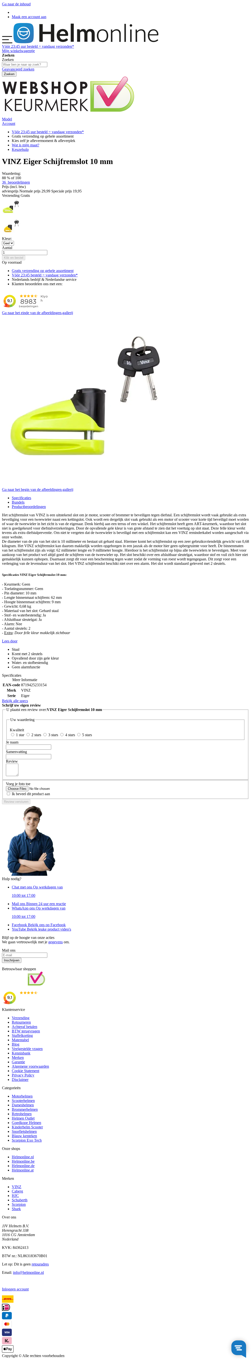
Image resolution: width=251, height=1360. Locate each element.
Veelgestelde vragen (27, 1049)
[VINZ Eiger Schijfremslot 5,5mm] (11, 234)
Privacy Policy (23, 1075)
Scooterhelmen (23, 1101)
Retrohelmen (22, 1114)
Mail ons (39, 904)
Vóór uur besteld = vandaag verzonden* (38, 46)
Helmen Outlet (23, 1118)
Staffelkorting (22, 1035)
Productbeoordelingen (29, 507)
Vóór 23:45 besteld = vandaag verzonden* (45, 275)
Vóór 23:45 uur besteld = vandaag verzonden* (48, 132)
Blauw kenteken (24, 1136)
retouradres (40, 1264)
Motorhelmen (22, 1096)
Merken (18, 1057)
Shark (16, 1209)
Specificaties (21, 498)
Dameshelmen (23, 1105)
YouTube (41, 929)
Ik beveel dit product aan (31, 794)
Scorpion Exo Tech (27, 1140)
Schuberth (19, 1200)
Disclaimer (20, 1079)
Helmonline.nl (23, 1157)
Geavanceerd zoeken (18, 69)
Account (8, 123)
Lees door (9, 641)
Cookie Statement (25, 1071)
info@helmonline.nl (28, 1272)
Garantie (18, 1062)
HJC (15, 1196)
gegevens (55, 942)
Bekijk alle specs (15, 701)
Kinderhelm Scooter (27, 1127)
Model (7, 119)
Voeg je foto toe (18, 784)
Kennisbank (21, 1053)
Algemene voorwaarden (30, 1066)
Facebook (39, 925)
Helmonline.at (23, 1170)
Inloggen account (15, 1289)
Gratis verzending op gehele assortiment (43, 271)
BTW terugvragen (26, 1031)
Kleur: (7, 239)
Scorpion (19, 1204)
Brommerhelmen (25, 1109)
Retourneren (21, 1022)
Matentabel (20, 1040)
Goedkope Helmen (26, 1123)
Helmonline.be (23, 1161)
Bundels (18, 502)
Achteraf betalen (24, 1027)
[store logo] (85, 42)
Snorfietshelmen (24, 1131)
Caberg (17, 1191)
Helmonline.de (23, 1166)
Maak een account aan (29, 17)
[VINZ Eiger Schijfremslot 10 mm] (11, 215)
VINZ (16, 1187)
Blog (15, 1044)
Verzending (20, 1018)
